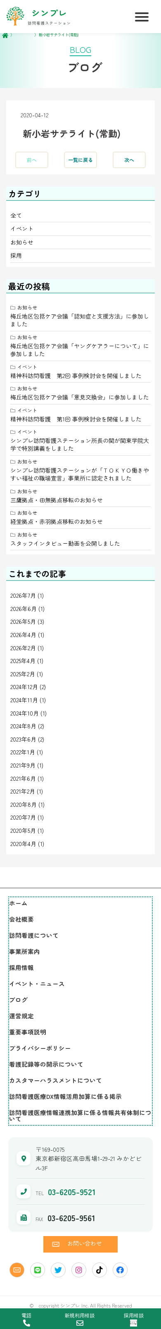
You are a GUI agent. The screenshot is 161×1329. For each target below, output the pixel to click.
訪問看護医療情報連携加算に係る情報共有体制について (80, 1115)
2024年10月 (24, 713)
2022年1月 (22, 752)
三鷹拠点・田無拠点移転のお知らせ (56, 500)
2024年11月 (24, 700)
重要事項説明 (27, 1031)
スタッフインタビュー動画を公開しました (65, 543)
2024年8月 (23, 726)
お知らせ (21, 242)
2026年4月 (23, 634)
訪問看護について (34, 935)
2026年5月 (23, 621)
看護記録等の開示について (46, 1064)
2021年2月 (22, 791)
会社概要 (21, 919)
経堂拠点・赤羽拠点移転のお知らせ (56, 521)
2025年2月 (22, 674)
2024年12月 (24, 686)
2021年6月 (23, 778)
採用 (16, 255)
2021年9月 (23, 765)
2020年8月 (23, 804)
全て (16, 215)
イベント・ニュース (37, 983)
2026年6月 (23, 608)
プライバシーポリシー (40, 1048)
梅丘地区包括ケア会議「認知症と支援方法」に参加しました (79, 320)
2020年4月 (23, 843)
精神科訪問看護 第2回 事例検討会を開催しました (76, 375)
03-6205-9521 (72, 1192)
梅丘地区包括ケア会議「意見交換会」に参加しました (79, 397)
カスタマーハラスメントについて (55, 1080)
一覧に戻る (80, 160)
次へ (129, 160)
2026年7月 (23, 595)
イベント (21, 228)
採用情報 (21, 967)
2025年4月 (23, 660)
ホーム (18, 903)
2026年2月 (23, 648)
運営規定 (21, 1015)
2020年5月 (23, 830)
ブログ (18, 999)
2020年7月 (23, 817)
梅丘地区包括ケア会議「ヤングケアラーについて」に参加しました (79, 350)
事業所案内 (24, 951)
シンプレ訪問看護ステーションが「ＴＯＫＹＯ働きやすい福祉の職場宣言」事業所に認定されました (79, 474)
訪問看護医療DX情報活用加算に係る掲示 (65, 1096)
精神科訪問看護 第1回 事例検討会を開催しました (76, 419)
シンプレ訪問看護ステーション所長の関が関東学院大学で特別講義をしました (79, 444)
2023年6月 (23, 739)
